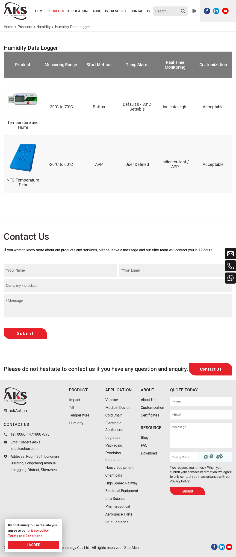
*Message (14, 301)
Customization (152, 407)
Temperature (79, 415)
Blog (144, 437)
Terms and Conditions (25, 536)
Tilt (71, 407)
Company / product (21, 285)
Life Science (115, 498)
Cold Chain (113, 415)
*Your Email (130, 270)
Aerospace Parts (119, 514)
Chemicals (113, 475)
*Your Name (15, 270)
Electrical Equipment (121, 491)
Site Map (131, 547)
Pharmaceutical (117, 506)
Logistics (113, 437)
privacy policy (38, 530)
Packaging (113, 445)
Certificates (150, 415)
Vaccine (111, 400)
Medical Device (117, 407)
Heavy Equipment (119, 467)
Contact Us (210, 369)
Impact (74, 400)
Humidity (76, 423)
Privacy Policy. (180, 481)
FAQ (144, 445)
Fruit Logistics (117, 522)
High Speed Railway (121, 483)
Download (149, 453)
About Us (148, 400)
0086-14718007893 (33, 434)
